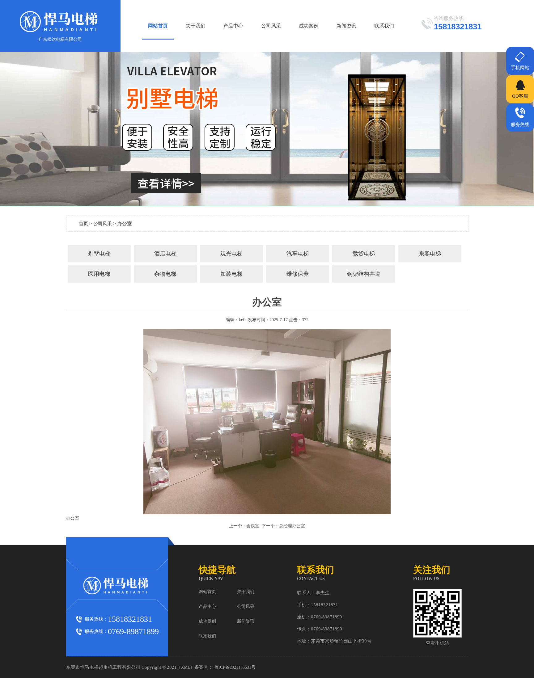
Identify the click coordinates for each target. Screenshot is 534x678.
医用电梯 (99, 274)
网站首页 (158, 25)
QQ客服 (520, 96)
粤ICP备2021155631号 (235, 667)
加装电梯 (231, 274)
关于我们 (196, 25)
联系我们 (384, 25)
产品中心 (233, 25)
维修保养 (297, 274)
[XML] (185, 667)
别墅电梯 (99, 254)
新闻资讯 (346, 25)
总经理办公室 (292, 526)
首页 (83, 223)
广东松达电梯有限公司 (60, 39)
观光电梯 (231, 254)
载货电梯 (364, 254)
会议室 (252, 526)
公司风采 (271, 25)
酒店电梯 (165, 254)
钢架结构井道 (363, 274)
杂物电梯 (165, 274)
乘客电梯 (430, 254)
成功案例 (309, 25)
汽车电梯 (297, 254)
